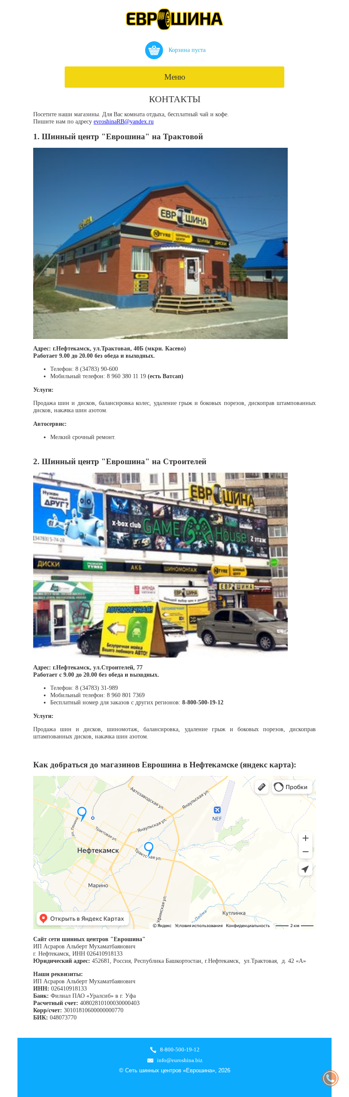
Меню (174, 76)
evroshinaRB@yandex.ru (124, 121)
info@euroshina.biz (180, 1060)
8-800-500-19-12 (180, 1049)
